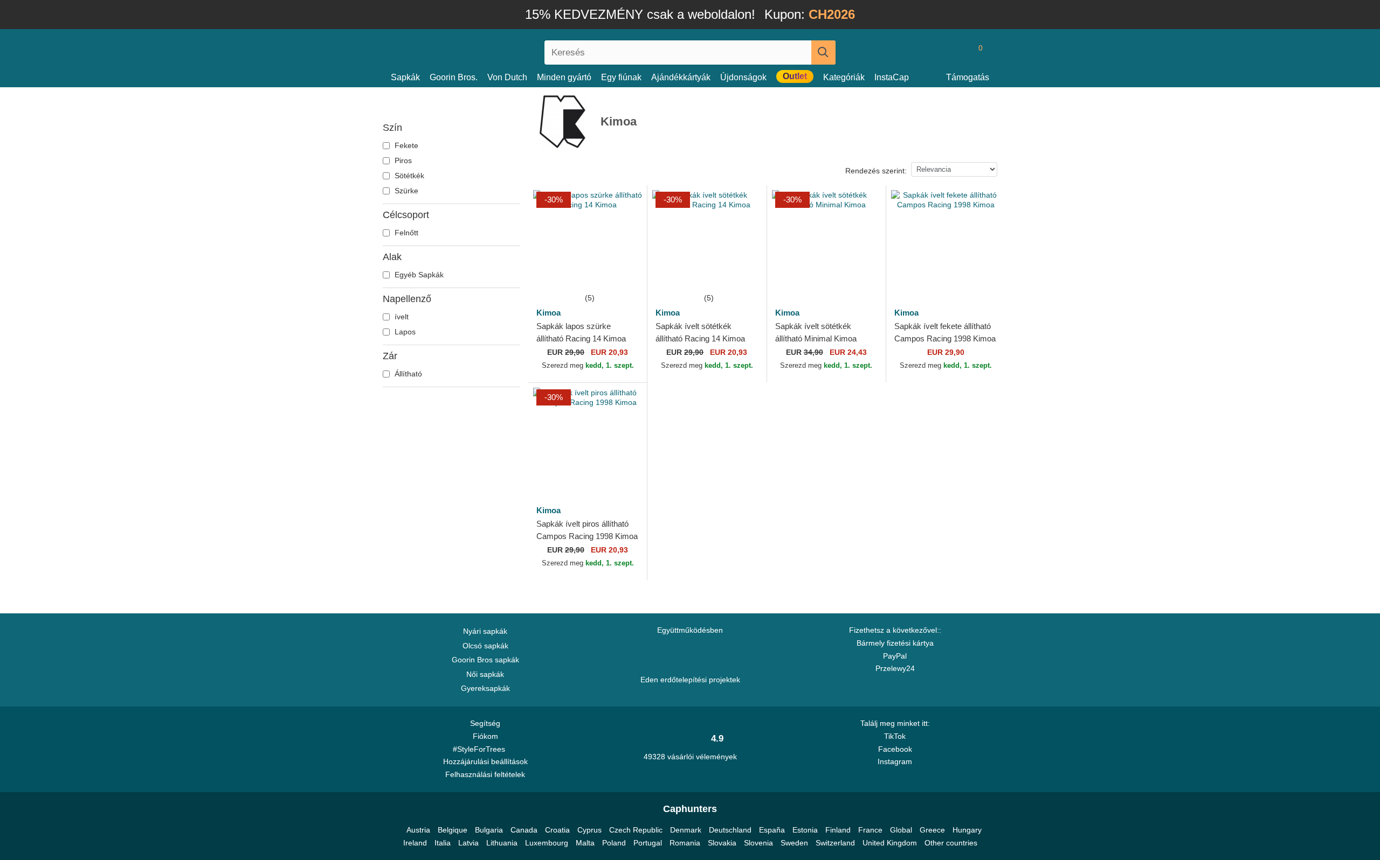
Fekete (405, 145)
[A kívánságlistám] (956, 52)
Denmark (685, 830)
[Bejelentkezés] (935, 52)
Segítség (485, 723)
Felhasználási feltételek (485, 774)
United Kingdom (889, 842)
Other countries (950, 842)
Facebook (895, 749)
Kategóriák (844, 77)
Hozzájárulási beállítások (485, 761)
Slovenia (758, 842)
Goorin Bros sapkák (485, 659)
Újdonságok (743, 77)
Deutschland (730, 830)
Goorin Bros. (454, 77)
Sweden (794, 842)
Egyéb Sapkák (418, 274)
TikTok (895, 736)
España (772, 830)
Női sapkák (485, 674)
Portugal (647, 842)
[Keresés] (823, 52)
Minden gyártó (564, 77)
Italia (442, 842)
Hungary (967, 830)
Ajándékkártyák (680, 77)
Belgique (452, 830)
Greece (932, 830)
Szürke (405, 190)
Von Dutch (507, 77)
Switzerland (835, 842)
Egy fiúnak (621, 77)
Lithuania (502, 842)
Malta (585, 842)
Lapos (404, 331)
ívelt (400, 316)
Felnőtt (405, 232)
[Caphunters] (485, 50)
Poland (614, 842)
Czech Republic (636, 830)
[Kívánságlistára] (627, 271)
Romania (685, 842)
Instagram (895, 761)
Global (901, 830)
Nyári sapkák (485, 631)
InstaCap (891, 77)
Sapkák (405, 77)
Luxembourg (546, 842)
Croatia (557, 830)
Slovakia (722, 842)
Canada (523, 830)
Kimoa (548, 312)
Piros (402, 160)
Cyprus (589, 830)
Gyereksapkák (485, 688)
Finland (838, 830)
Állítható (407, 373)
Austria (418, 830)
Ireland (415, 842)
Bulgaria (489, 830)
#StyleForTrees (481, 749)
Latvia (468, 842)
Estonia (805, 830)
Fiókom (485, 736)
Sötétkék (408, 175)
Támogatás (967, 77)
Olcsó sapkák (485, 645)
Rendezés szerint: (876, 170)
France (870, 830)
